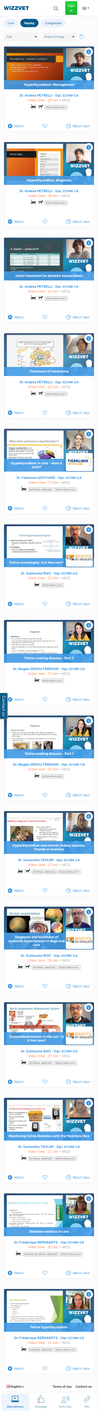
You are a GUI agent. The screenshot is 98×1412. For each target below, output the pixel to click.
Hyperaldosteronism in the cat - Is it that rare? (36, 1038)
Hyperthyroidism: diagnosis (49, 180)
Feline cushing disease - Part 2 (49, 658)
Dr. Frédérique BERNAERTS (36, 1242)
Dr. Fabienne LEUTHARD (36, 478)
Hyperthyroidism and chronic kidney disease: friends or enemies (49, 847)
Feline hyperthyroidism (49, 1327)
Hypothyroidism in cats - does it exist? (36, 465)
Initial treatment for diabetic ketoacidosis (49, 276)
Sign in (71, 8)
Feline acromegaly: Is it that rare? (36, 562)
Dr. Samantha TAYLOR (36, 860)
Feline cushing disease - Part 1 (49, 754)
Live (11, 23)
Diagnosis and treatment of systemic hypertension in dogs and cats (37, 941)
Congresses (53, 23)
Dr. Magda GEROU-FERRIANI (36, 669)
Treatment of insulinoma (49, 371)
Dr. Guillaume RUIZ (36, 573)
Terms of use (62, 1386)
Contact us (84, 1386)
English (16, 1386)
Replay (29, 23)
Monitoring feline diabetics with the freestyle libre (49, 1136)
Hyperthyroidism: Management (49, 84)
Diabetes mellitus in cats (49, 1231)
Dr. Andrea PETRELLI (36, 95)
